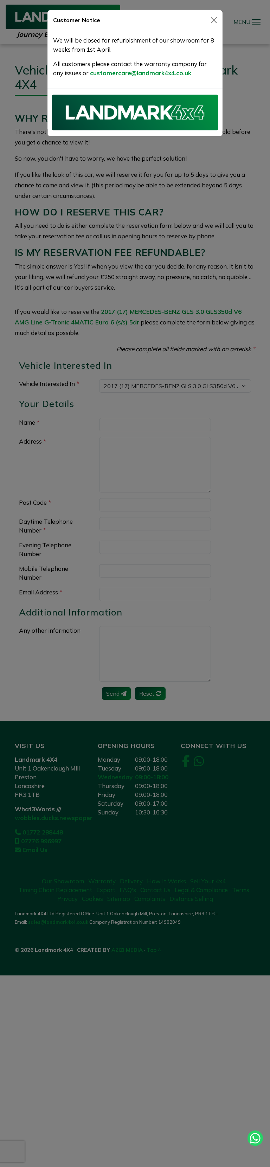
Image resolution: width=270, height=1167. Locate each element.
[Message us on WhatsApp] (255, 1138)
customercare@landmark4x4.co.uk (140, 73)
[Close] (214, 20)
